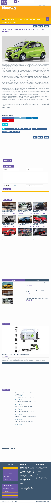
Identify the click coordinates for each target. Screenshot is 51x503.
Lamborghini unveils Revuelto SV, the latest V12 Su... (39, 237)
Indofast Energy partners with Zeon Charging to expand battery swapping (25, 422)
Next (35, 26)
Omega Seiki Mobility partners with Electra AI (24, 397)
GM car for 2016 (17, 128)
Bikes (10, 473)
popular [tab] (37, 280)
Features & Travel (28, 19)
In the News (7, 19)
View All (46, 26)
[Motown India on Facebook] (38, 2)
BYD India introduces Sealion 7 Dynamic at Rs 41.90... (24, 224)
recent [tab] (13, 280)
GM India (44, 128)
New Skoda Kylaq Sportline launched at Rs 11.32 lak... (8, 224)
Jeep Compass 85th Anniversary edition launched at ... (9, 237)
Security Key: (6, 185)
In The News (6, 389)
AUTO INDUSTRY (36, 19)
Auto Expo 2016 (26, 128)
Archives (5, 494)
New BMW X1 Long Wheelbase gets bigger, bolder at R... (24, 211)
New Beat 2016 (15, 131)
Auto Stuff (19, 19)
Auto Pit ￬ (13, 19)
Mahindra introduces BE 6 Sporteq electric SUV (23, 237)
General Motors (36, 128)
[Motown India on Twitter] (42, 2)
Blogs (14, 22)
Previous (40, 26)
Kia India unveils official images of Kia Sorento (40, 211)
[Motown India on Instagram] (40, 4)
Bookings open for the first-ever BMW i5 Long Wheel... (8, 211)
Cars (10, 471)
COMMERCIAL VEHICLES (7, 22)
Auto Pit (6, 468)
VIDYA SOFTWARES (45, 501)
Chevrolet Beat (6, 131)
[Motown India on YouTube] (46, 2)
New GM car (9, 128)
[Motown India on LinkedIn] (44, 4)
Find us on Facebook (8, 449)
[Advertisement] (26, 13)
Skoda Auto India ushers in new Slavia (39, 224)
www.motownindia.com (25, 479)
